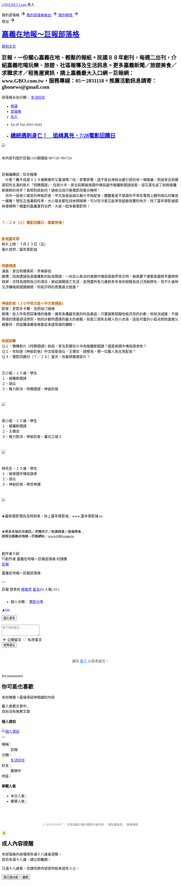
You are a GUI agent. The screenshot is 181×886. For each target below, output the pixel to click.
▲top (6, 609)
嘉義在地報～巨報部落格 (40, 34)
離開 (25, 877)
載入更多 (9, 618)
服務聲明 (132, 824)
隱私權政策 (115, 824)
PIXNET (57, 824)
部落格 (16, 111)
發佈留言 (9, 645)
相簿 (14, 106)
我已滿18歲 (11, 877)
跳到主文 (9, 46)
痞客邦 (26, 589)
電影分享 (36, 602)
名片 (14, 117)
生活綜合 (38, 97)
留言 (36, 589)
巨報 (5, 564)
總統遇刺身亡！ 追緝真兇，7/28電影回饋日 (63, 135)
